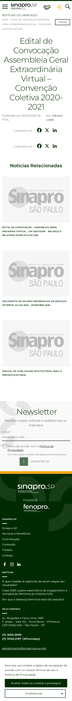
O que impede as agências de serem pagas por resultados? (33, 583)
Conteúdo (8, 544)
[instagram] (12, 564)
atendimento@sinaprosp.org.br (24, 648)
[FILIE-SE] (47, 6)
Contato (7, 555)
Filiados (7, 550)
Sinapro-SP (9, 528)
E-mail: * (7, 431)
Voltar (62, 22)
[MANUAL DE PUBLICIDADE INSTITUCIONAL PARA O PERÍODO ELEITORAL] (36, 343)
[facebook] (5, 564)
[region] (36, 679)
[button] (5, 6)
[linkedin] (19, 564)
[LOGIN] (59, 6)
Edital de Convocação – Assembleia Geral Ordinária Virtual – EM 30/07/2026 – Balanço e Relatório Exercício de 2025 (31, 231)
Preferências (34, 693)
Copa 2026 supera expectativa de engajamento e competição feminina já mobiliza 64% (34, 592)
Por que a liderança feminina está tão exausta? (33, 599)
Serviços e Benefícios (16, 533)
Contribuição (11, 539)
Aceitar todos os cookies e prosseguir (36, 683)
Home (5, 20)
